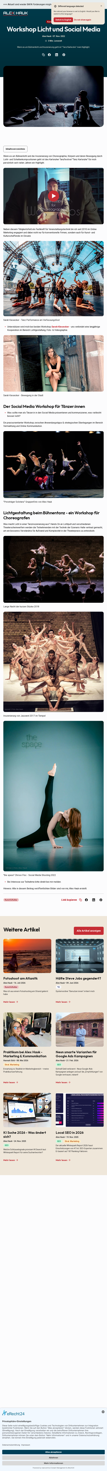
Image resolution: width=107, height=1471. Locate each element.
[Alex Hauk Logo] (15, 14)
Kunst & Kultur (11, 900)
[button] (53, 196)
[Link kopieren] (42, 54)
